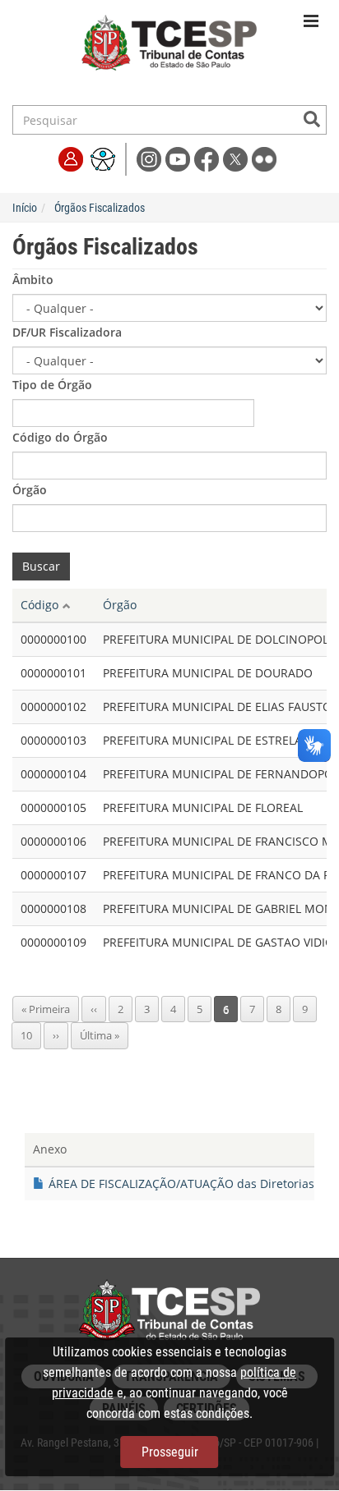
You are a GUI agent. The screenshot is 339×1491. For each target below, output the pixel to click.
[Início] (169, 52)
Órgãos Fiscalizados (99, 207)
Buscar (41, 566)
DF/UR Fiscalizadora (67, 332)
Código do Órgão (60, 437)
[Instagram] (151, 158)
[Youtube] (179, 158)
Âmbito (32, 279)
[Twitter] (237, 158)
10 (31, 1035)
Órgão (29, 490)
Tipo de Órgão (52, 384)
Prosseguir (170, 1452)
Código (39, 604)
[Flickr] (264, 158)
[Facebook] (208, 158)
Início (24, 207)
